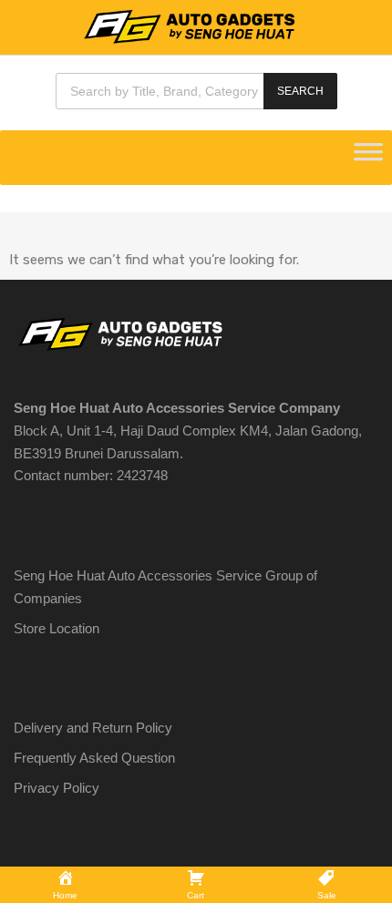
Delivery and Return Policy (93, 727)
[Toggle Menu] (368, 157)
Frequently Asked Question (94, 757)
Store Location (56, 628)
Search (300, 91)
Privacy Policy (56, 787)
